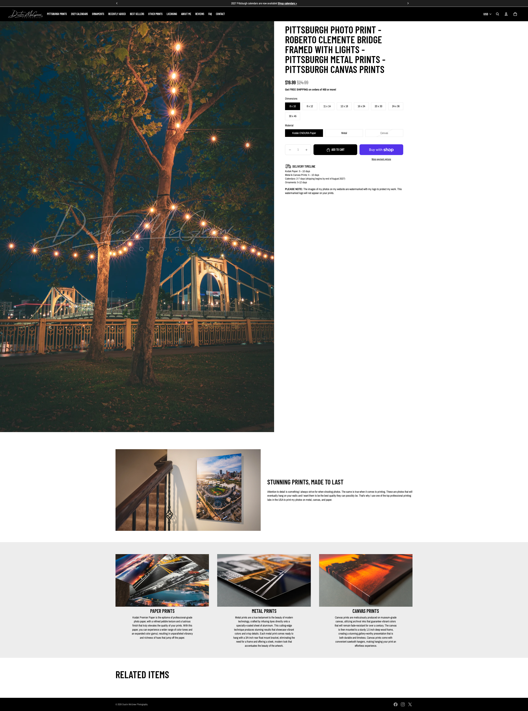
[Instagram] (402, 704)
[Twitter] (410, 704)
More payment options (381, 159)
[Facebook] (395, 704)
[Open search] (497, 14)
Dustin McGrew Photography (135, 704)
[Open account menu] (506, 14)
